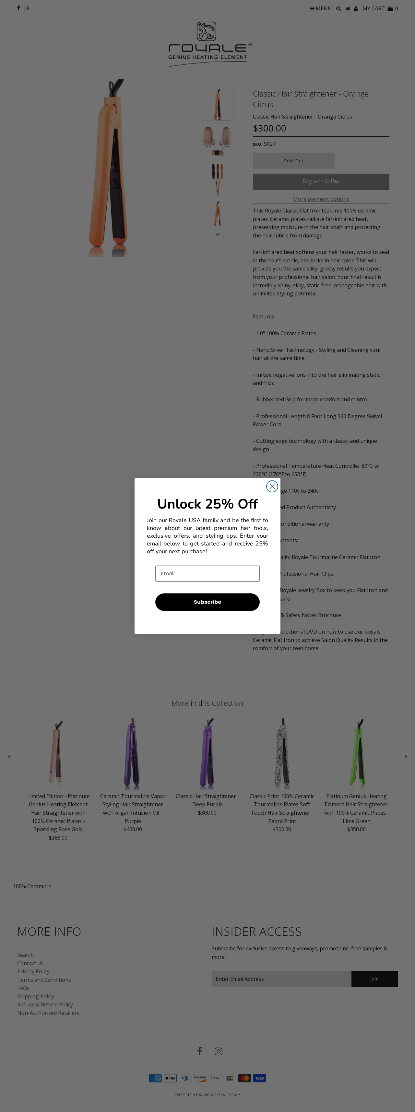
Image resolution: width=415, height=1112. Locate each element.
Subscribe (207, 602)
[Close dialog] (272, 486)
